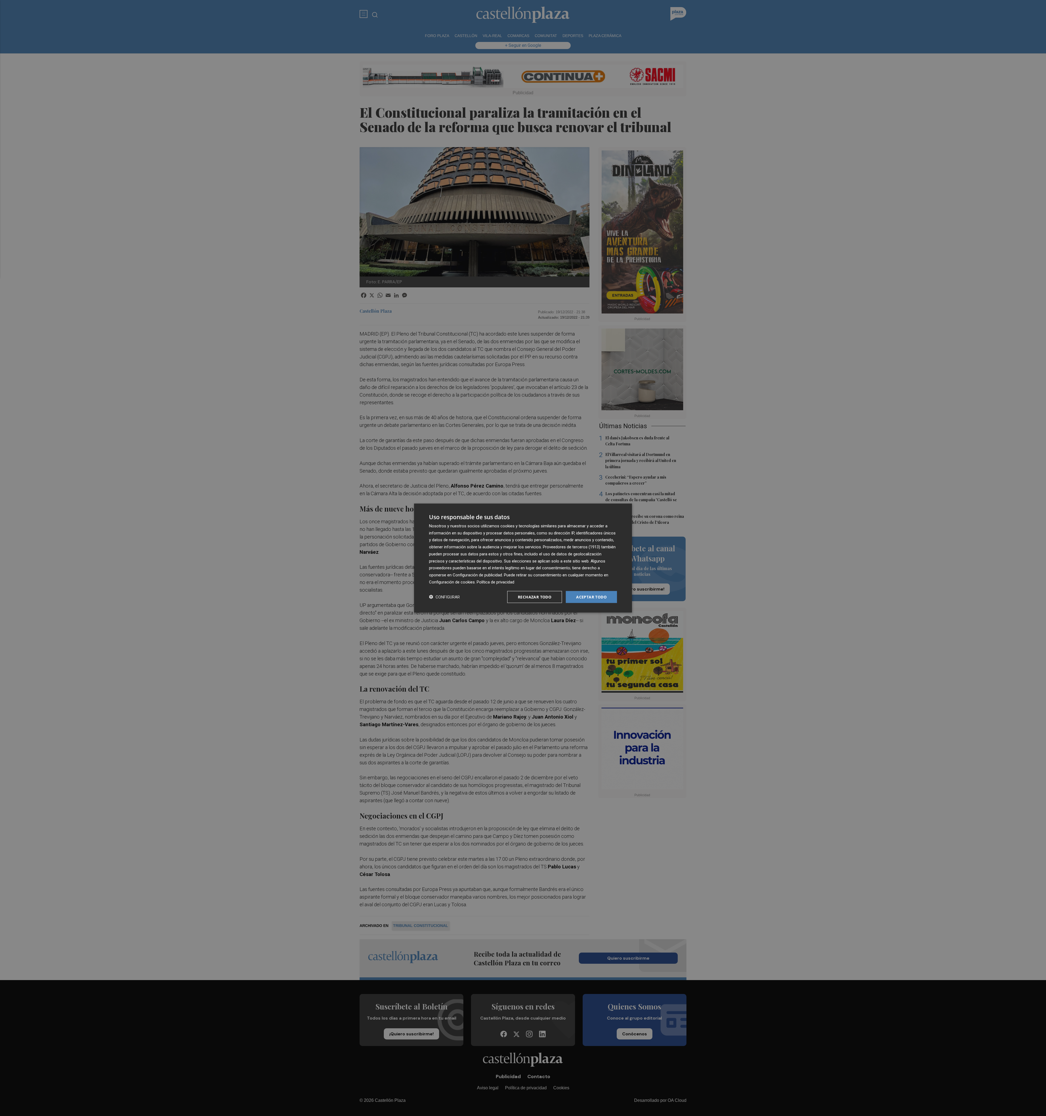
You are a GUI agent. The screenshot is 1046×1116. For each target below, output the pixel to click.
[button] (444, 597)
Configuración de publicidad (477, 575)
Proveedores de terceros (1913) (571, 547)
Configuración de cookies (452, 581)
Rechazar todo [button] (534, 596)
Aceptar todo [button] (591, 596)
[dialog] (523, 558)
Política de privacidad (495, 581)
